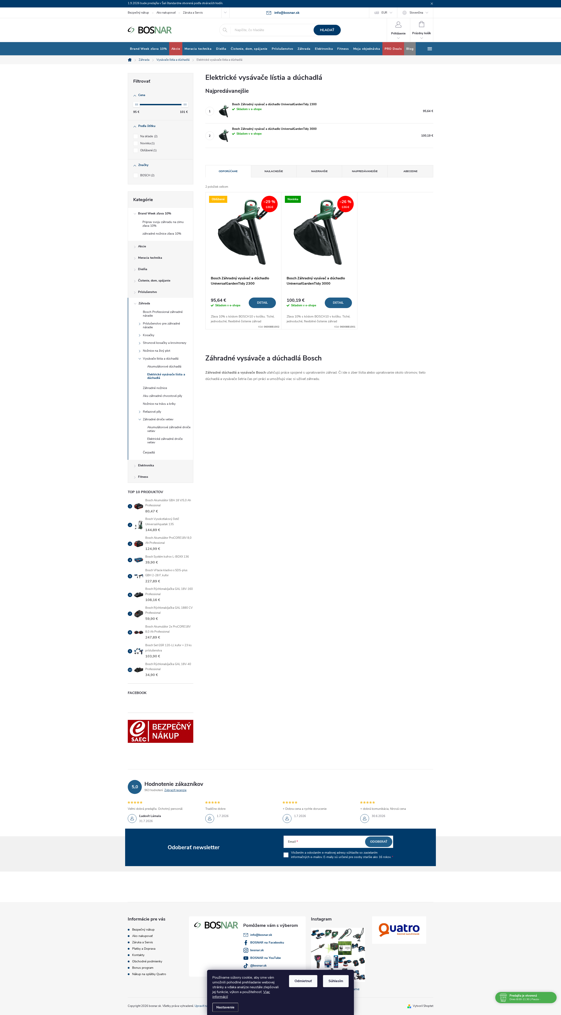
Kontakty (138, 955)
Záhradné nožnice (155, 388)
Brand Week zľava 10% (154, 213)
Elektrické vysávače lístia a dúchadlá (166, 376)
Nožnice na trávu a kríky (159, 404)
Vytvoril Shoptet (423, 1006)
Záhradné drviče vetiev (158, 419)
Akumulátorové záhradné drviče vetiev (168, 429)
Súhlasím (335, 981)
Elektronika (146, 465)
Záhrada (144, 303)
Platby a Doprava (143, 949)
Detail (262, 303)
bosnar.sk (257, 950)
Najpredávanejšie (365, 171)
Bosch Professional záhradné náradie (163, 314)
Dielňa (142, 269)
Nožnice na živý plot (156, 351)
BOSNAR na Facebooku (267, 942)
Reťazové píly (152, 412)
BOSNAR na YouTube (265, 958)
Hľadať (327, 30)
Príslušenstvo (147, 292)
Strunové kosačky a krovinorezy (164, 343)
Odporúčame (228, 171)
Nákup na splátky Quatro (149, 974)
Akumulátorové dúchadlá (164, 366)
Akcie (142, 246)
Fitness (143, 477)
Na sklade (148, 136)
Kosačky (148, 335)
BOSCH (147, 175)
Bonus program (142, 968)
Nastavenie (225, 1007)
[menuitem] (148, 49)
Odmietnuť (303, 981)
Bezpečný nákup (138, 13)
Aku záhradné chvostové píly (162, 396)
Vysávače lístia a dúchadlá (160, 359)
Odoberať (378, 842)
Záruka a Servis (193, 13)
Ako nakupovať (166, 13)
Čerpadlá (149, 452)
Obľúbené (148, 150)
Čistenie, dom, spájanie (154, 280)
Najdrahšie (319, 171)
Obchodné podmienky (147, 961)
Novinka (147, 143)
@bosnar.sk (258, 965)
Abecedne (410, 171)
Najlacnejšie (274, 171)
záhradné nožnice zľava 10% (161, 234)
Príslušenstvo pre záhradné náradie (161, 325)
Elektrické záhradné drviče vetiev (165, 441)
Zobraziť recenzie (175, 790)
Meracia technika (150, 258)
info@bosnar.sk (261, 935)
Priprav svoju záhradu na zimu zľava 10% (163, 224)
